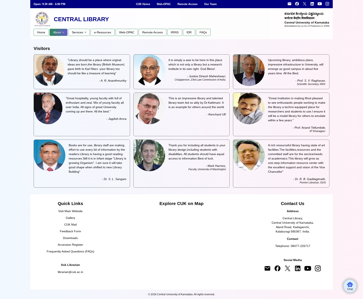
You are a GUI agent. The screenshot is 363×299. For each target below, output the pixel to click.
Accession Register (70, 244)
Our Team (210, 4)
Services (77, 32)
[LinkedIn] (312, 4)
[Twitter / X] (304, 4)
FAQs (203, 32)
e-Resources (102, 32)
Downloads (70, 238)
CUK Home (143, 4)
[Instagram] (327, 4)
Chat (350, 289)
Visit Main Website (70, 211)
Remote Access (187, 4)
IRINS (175, 32)
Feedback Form (70, 231)
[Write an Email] (289, 4)
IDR (189, 32)
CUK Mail (70, 224)
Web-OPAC (164, 4)
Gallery (70, 217)
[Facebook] (297, 4)
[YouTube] (320, 4)
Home (41, 32)
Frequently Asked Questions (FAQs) (70, 251)
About (57, 32)
